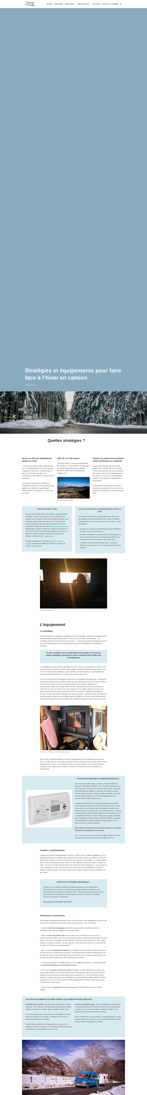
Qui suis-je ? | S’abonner (110, 4)
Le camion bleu (31, 385)
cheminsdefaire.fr (64, 752)
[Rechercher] (120, 4)
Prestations (58, 4)
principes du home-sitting (60, 526)
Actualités (96, 4)
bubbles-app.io (49, 536)
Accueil (49, 4)
